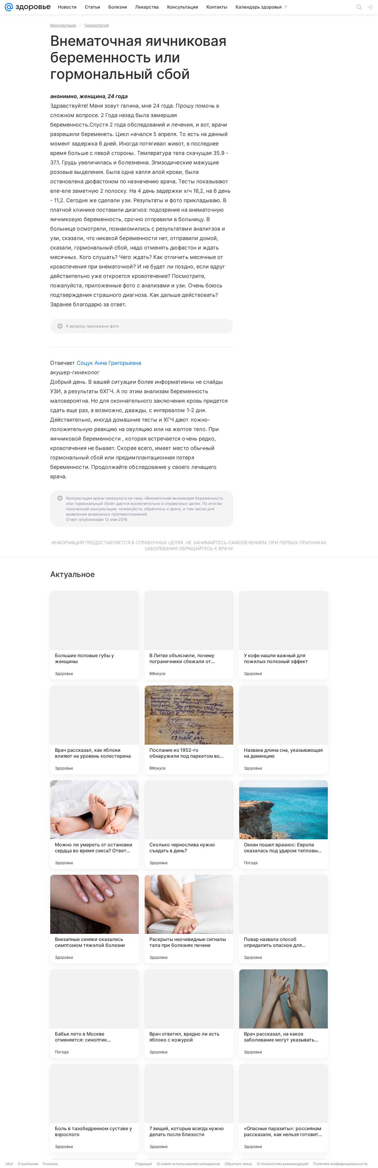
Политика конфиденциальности (340, 1163)
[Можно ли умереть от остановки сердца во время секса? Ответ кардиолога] (94, 824)
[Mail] (9, 7)
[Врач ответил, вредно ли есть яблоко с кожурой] (189, 1013)
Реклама (50, 1163)
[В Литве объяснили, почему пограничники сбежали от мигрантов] (189, 635)
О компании (28, 1163)
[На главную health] (32, 7)
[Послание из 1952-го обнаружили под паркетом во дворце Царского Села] (189, 730)
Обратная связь (238, 1163)
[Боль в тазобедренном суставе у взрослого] (94, 1108)
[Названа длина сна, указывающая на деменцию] (283, 730)
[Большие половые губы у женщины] (94, 635)
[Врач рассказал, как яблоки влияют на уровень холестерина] (94, 730)
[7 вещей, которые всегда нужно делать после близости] (189, 1108)
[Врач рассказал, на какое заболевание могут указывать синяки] (283, 1013)
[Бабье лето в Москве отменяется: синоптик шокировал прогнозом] (94, 1013)
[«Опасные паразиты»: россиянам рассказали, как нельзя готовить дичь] (283, 1108)
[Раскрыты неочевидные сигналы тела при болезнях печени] (189, 919)
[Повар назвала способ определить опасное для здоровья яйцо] (283, 919)
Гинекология (96, 25)
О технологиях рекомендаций (282, 1163)
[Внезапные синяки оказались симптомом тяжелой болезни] (94, 919)
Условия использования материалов (188, 1163)
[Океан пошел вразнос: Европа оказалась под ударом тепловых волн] (283, 824)
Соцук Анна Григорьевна (109, 363)
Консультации (63, 25)
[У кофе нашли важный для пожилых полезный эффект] (283, 635)
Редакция (143, 1163)
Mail (9, 1163)
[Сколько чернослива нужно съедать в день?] (189, 824)
